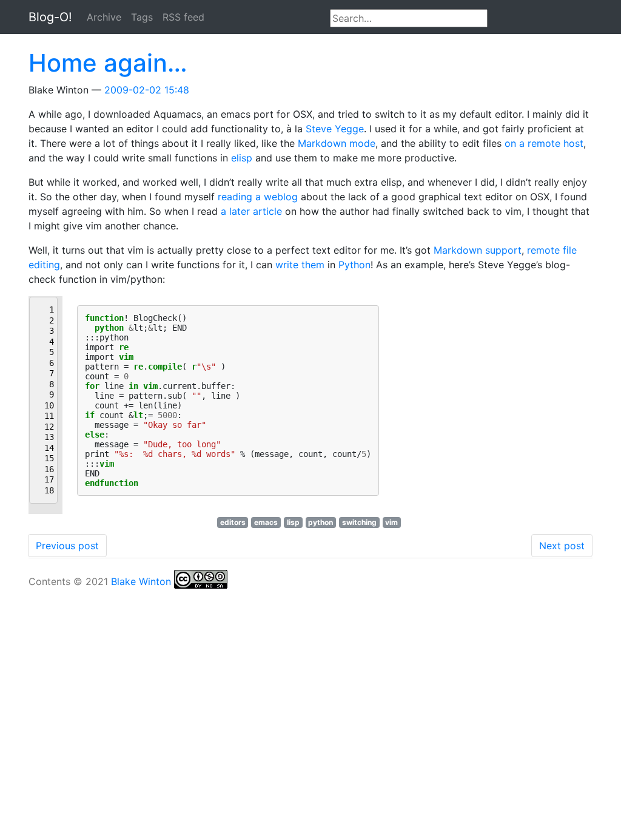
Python (354, 265)
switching (359, 522)
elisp (241, 158)
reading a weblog (258, 197)
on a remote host (544, 143)
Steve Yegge (335, 129)
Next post (562, 546)
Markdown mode (336, 143)
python (320, 522)
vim (391, 522)
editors (233, 522)
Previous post (67, 546)
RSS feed (183, 17)
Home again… (108, 63)
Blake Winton (141, 581)
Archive (104, 17)
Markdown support (478, 250)
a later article (251, 211)
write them (299, 265)
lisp (293, 522)
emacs (266, 522)
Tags (142, 17)
